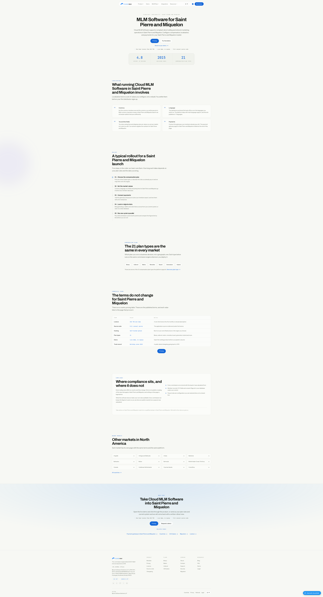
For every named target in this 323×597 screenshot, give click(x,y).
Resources (173, 4)
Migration (183, 534)
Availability (156, 14)
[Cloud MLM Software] (126, 4)
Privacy (192, 592)
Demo (148, 4)
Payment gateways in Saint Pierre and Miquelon (141, 534)
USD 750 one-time (135, 322)
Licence (192, 534)
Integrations (164, 4)
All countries (116, 472)
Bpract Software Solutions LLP (119, 593)
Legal (198, 569)
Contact (182, 563)
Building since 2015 (136, 344)
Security (182, 569)
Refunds (198, 592)
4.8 (140, 57)
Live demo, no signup (136, 340)
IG (126, 583)
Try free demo (166, 41)
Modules (149, 560)
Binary (165, 560)
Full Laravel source (136, 326)
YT (120, 583)
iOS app (115, 579)
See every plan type (172, 269)
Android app (124, 579)
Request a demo (166, 523)
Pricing (154, 41)
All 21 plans (172, 534)
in (113, 583)
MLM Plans (155, 4)
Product (140, 4)
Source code (150, 569)
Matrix (165, 563)
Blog (198, 560)
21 (130, 335)
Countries (162, 534)
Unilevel (166, 566)
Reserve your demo (160, 45)
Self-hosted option (136, 331)
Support (182, 566)
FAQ (198, 563)
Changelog (150, 571)
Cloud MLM (146, 14)
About (182, 560)
